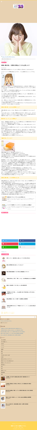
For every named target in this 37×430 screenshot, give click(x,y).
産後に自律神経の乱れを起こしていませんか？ (15, 264)
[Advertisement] (18, 16)
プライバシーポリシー (23, 423)
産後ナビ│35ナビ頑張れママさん (18, 425)
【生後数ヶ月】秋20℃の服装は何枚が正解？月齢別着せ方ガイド (11, 328)
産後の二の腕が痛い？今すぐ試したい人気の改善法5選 (17, 285)
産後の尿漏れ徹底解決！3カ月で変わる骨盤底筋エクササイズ (18, 271)
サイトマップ (18, 423)
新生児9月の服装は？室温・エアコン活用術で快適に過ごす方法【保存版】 (13, 331)
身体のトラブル (4, 251)
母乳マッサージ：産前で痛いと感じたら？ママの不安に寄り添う (18, 258)
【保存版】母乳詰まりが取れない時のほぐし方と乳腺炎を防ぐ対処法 (12, 330)
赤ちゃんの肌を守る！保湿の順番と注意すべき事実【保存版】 (17, 404)
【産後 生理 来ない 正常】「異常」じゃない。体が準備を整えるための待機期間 (21, 278)
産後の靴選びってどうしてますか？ (9, 312)
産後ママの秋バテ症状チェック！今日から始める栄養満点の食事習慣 (12, 333)
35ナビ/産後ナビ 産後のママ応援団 (18, 427)
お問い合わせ (14, 423)
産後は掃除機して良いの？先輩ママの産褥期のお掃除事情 (17, 298)
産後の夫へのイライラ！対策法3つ (9, 313)
